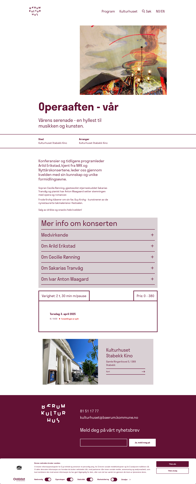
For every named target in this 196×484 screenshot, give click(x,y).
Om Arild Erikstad (58, 246)
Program (108, 11)
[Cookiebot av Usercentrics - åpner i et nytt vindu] (19, 479)
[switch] (70, 479)
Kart (108, 371)
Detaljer (124, 479)
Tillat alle (172, 464)
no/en (160, 11)
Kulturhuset (128, 11)
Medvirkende (54, 235)
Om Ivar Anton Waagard (65, 279)
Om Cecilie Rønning (60, 257)
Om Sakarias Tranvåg (62, 268)
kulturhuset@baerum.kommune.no (109, 417)
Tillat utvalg (172, 471)
